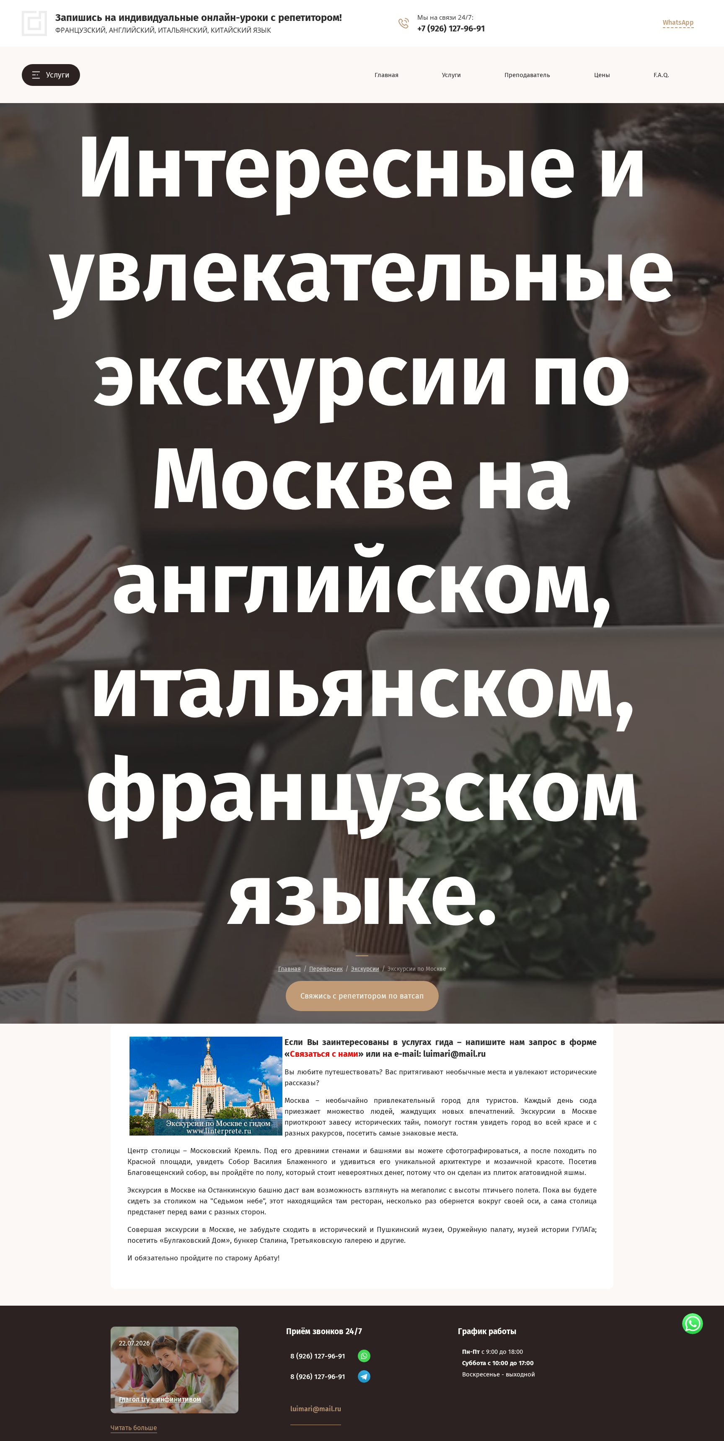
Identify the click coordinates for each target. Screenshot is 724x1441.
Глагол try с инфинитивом (160, 1399)
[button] (51, 75)
